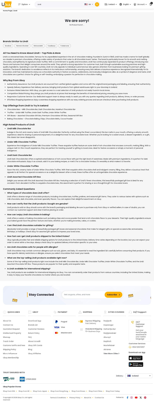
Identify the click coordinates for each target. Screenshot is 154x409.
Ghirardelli (38, 46)
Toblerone (64, 46)
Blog (30, 349)
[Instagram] (132, 398)
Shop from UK (24, 391)
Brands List (33, 325)
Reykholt (107, 341)
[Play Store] (136, 365)
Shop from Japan (40, 391)
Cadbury (51, 46)
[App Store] (136, 359)
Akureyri (107, 337)
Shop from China (95, 391)
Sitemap (6, 337)
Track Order (8, 341)
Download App (34, 321)
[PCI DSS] (8, 379)
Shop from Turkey (113, 391)
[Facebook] (128, 398)
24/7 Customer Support (140, 324)
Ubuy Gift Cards (35, 345)
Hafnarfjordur (110, 329)
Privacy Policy (74, 397)
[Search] (97, 4)
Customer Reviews (36, 329)
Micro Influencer (10, 353)
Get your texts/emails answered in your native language (141, 334)
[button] (111, 4)
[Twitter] (141, 398)
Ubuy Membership (11, 357)
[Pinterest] (145, 398)
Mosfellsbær (109, 345)
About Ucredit (34, 341)
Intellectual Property (12, 333)
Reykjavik (108, 321)
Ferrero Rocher (22, 46)
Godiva (8, 46)
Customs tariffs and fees (14, 345)
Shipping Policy (9, 349)
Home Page (7, 11)
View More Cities (111, 353)
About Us (7, 321)
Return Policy (33, 333)
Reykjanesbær (110, 333)
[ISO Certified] (26, 379)
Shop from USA (9, 391)
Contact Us (8, 325)
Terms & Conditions (58, 397)
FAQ (30, 337)
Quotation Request (11, 329)
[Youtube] (136, 398)
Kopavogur (108, 325)
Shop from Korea (78, 391)
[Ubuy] (6, 4)
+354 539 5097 (138, 347)
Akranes (107, 349)
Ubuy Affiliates (34, 353)
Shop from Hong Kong (59, 391)
